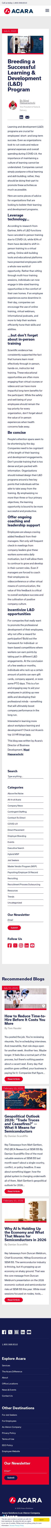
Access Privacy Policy (17, 1525)
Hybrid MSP (13, 854)
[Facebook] (9, 944)
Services (6, 1365)
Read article (14, 1079)
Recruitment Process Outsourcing (24, 884)
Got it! (41, 1520)
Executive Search (16, 848)
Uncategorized (15, 902)
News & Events (9, 1390)
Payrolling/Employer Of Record (23, 872)
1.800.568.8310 (10, 1344)
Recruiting (13, 878)
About (5, 1377)
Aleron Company (31, 1513)
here (28, 734)
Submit (14, 927)
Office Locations (10, 1383)
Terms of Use (8, 1439)
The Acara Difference (12, 1371)
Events (11, 842)
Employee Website (11, 1451)
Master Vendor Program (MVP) (22, 866)
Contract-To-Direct (16, 818)
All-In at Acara (14, 799)
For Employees (9, 1421)
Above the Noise (15, 793)
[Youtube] (32, 944)
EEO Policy (7, 1445)
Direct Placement (16, 830)
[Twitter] (15, 944)
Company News (15, 805)
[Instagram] (21, 944)
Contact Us (7, 1396)
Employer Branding (17, 836)
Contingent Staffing (17, 812)
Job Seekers (13, 860)
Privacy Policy (9, 1433)
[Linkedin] (26, 944)
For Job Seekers (9, 1415)
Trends (11, 896)
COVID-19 (13, 824)
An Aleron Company (11, 1427)
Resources (13, 890)
